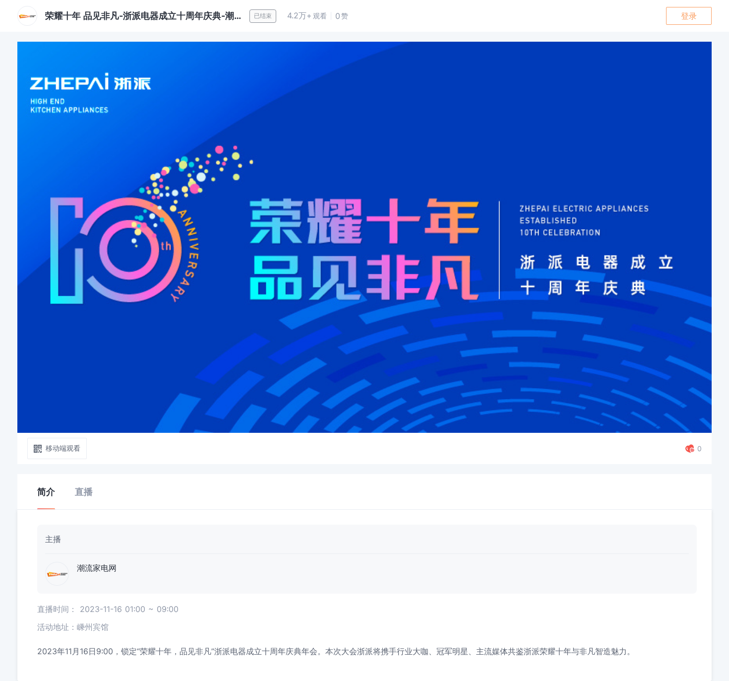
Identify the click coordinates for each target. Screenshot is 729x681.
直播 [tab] (84, 491)
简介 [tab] (46, 491)
